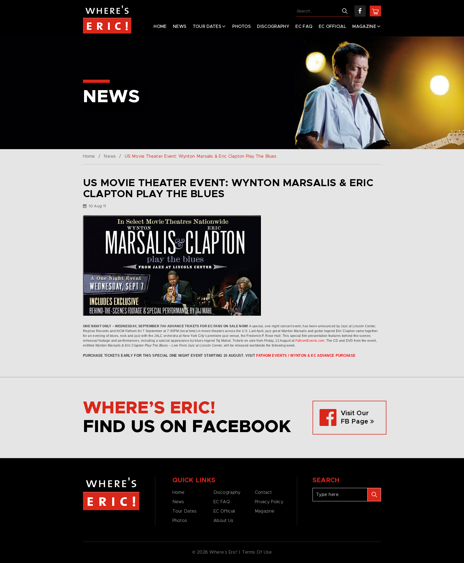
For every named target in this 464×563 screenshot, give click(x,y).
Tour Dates (207, 26)
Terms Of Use (257, 552)
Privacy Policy (269, 502)
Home (160, 26)
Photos (241, 26)
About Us (223, 520)
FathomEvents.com (310, 341)
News (179, 26)
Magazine (364, 26)
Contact (263, 492)
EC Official (332, 26)
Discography (273, 26)
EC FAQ (303, 26)
